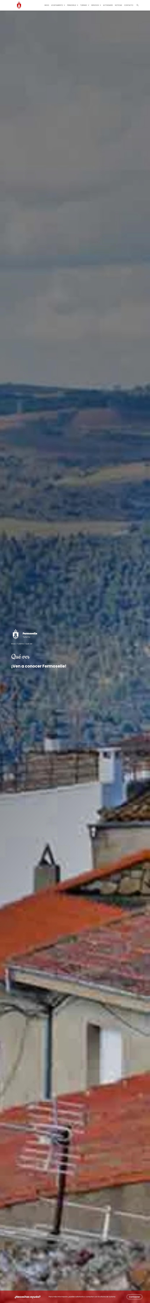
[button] (137, 5)
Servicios (95, 5)
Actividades (108, 5)
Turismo (83, 5)
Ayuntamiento (57, 5)
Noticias (118, 5)
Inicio (47, 5)
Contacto (128, 5)
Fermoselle (71, 5)
